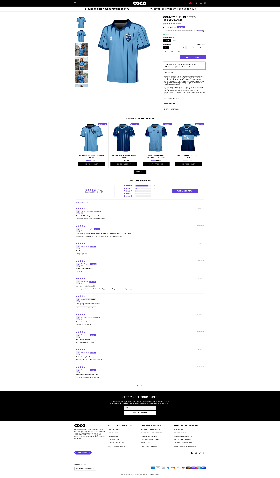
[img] (80, 208)
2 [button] (137, 385)
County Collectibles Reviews (185, 446)
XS (172, 47)
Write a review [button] (184, 191)
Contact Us (145, 443)
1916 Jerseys (178, 429)
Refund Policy (113, 436)
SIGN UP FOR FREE (140, 413)
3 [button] (141, 385)
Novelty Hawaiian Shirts (183, 443)
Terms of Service (114, 429)
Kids (174, 40)
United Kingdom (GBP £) (84, 468)
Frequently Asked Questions (151, 433)
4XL (173, 51)
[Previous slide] (72, 145)
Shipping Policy (113, 439)
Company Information (116, 443)
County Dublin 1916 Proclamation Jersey (156, 156)
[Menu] (75, 3)
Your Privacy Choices (149, 446)
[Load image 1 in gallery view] (81, 22)
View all (140, 172)
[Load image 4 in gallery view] (81, 63)
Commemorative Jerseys (183, 436)
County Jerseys (180, 433)
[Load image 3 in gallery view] (81, 49)
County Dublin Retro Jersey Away (124, 156)
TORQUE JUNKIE (154, 474)
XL (193, 47)
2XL (200, 47)
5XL (179, 51)
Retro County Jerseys (182, 439)
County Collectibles (132, 474)
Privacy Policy (113, 433)
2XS (166, 47)
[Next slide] (207, 145)
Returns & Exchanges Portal (151, 429)
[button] (197, 3)
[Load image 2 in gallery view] (81, 36)
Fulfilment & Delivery (149, 436)
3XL (166, 51)
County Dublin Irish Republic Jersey (188, 156)
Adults (167, 40)
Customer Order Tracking (150, 439)
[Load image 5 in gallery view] (81, 77)
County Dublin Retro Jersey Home (91, 156)
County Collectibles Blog (117, 446)
